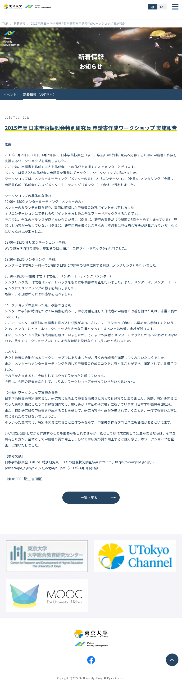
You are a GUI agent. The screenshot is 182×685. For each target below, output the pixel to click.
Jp (152, 6)
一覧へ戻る (89, 497)
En (162, 6)
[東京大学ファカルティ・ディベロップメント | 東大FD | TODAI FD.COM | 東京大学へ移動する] (5, 23)
